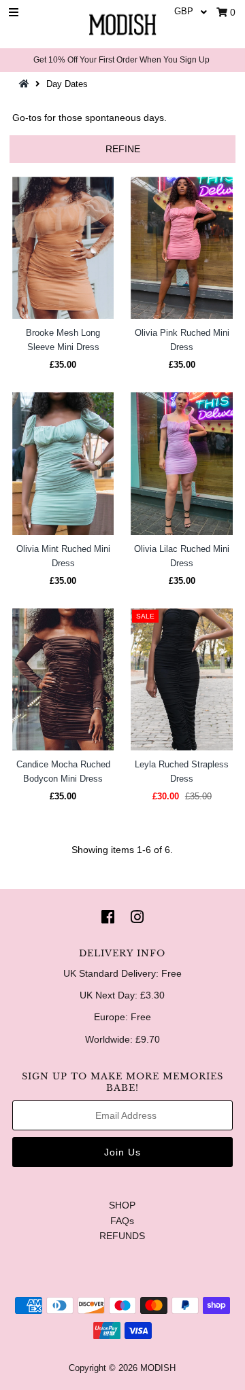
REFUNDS (122, 1235)
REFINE (122, 148)
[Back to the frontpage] (26, 84)
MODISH (158, 1368)
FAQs (122, 1220)
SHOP (122, 1205)
